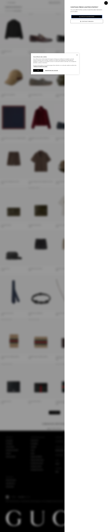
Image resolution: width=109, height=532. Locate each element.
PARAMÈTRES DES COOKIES (51, 70)
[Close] (106, 3)
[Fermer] (77, 55)
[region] (55, 63)
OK (38, 70)
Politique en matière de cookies (40, 66)
